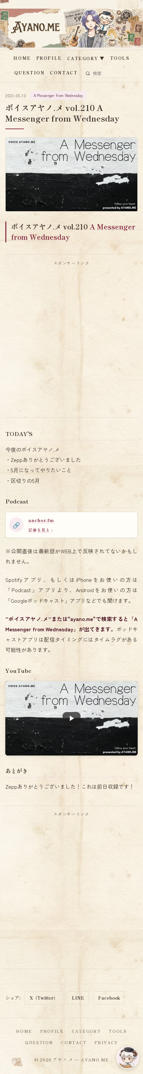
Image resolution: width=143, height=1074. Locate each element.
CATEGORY (86, 58)
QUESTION (29, 72)
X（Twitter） (44, 998)
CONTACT (63, 72)
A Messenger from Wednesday (58, 95)
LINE (78, 998)
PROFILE (49, 58)
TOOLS (120, 58)
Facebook (109, 998)
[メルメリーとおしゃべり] (127, 1057)
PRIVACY (106, 1042)
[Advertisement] (71, 341)
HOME (22, 58)
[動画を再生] (71, 718)
